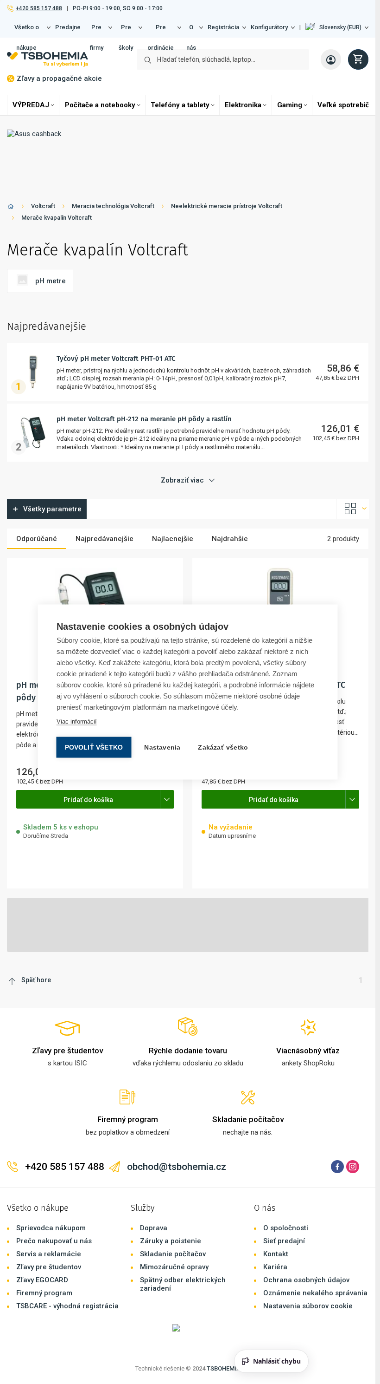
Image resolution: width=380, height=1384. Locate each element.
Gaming (289, 105)
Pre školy (126, 31)
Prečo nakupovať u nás (54, 1241)
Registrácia (223, 27)
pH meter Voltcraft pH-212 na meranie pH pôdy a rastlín (144, 419)
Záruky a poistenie (170, 1241)
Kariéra (275, 1267)
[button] (336, 27)
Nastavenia (162, 747)
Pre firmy (96, 31)
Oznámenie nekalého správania (315, 1293)
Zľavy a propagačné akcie (59, 78)
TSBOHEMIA (224, 1368)
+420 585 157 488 (38, 8)
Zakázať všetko (223, 747)
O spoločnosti (285, 1228)
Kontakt (275, 1254)
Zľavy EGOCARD (42, 1280)
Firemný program (44, 1293)
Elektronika (243, 105)
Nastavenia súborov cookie (308, 1306)
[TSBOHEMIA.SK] (47, 59)
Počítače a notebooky (100, 105)
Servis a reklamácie (48, 1254)
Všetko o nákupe (26, 31)
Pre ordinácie (160, 31)
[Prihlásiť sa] (331, 59)
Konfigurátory (269, 27)
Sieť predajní (284, 1241)
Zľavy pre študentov (48, 1267)
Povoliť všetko (94, 747)
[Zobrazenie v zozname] (352, 509)
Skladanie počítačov (173, 1254)
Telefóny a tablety (180, 105)
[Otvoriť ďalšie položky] (167, 799)
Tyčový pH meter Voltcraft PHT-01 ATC (116, 358)
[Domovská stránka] (10, 207)
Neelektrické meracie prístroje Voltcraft (226, 205)
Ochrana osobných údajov (306, 1280)
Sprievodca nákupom (51, 1228)
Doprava (153, 1228)
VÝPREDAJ (31, 105)
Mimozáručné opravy (174, 1267)
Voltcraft (43, 205)
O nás (191, 31)
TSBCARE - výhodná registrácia (67, 1306)
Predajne (68, 27)
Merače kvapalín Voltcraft (56, 217)
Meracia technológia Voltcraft (113, 205)
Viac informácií (77, 721)
